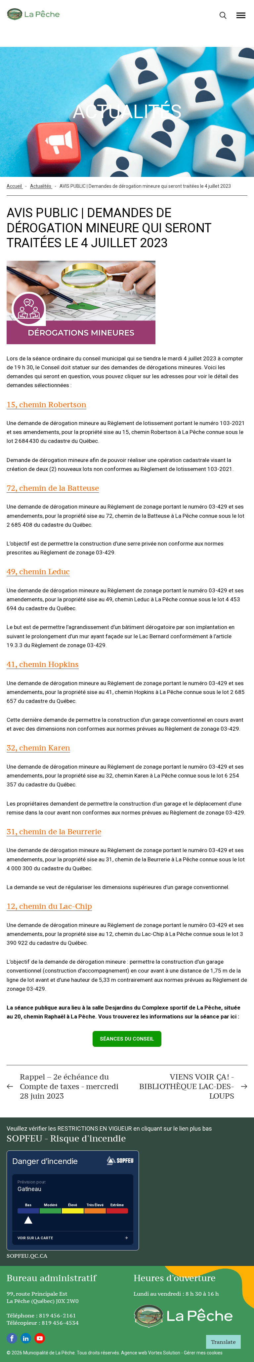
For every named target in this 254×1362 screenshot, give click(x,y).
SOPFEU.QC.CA (27, 1255)
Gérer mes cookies (203, 1352)
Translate (223, 1341)
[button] (240, 15)
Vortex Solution (164, 1352)
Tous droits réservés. (98, 1352)
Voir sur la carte (35, 1238)
